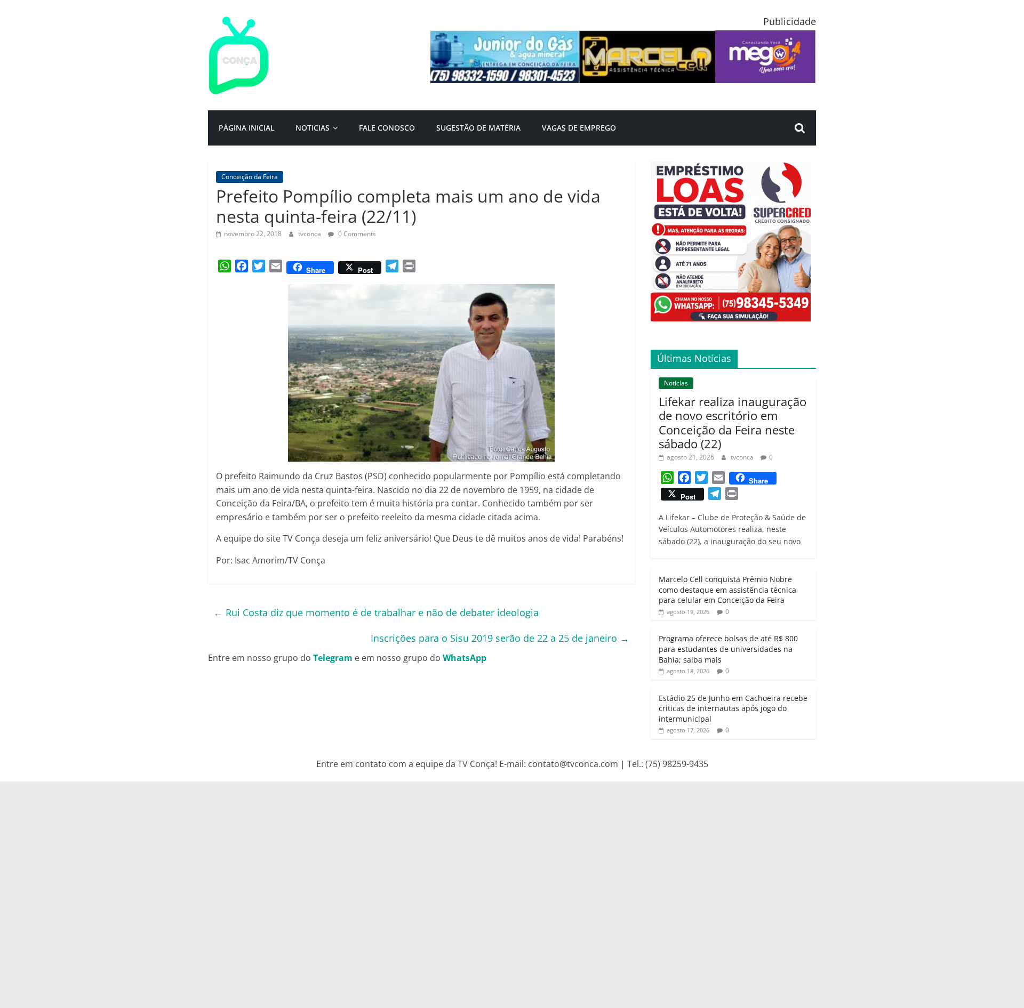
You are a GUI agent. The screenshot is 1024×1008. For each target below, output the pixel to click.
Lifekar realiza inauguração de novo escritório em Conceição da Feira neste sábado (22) (732, 422)
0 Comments (356, 233)
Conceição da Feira (249, 176)
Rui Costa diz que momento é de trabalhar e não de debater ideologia (376, 612)
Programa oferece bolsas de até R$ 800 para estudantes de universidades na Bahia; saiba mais (728, 648)
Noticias (312, 128)
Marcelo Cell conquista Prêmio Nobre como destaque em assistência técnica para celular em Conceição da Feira (727, 589)
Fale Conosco (387, 128)
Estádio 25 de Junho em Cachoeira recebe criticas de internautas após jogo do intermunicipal (733, 708)
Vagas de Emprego (579, 128)
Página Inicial (246, 128)
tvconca (310, 233)
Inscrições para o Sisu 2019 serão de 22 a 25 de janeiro (500, 638)
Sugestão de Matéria (478, 128)
